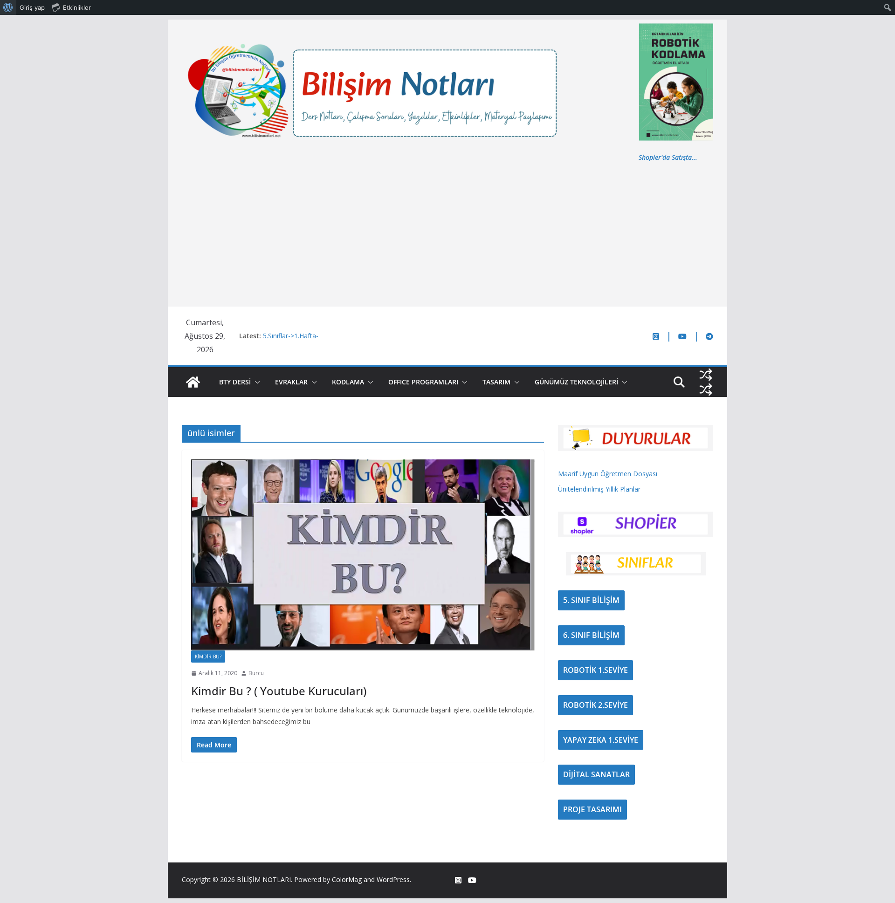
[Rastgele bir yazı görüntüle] (705, 374)
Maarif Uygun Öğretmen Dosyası (607, 473)
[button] (255, 382)
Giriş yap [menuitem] (32, 7)
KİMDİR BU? (208, 656)
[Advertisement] (447, 233)
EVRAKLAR (291, 381)
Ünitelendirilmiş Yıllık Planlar (599, 489)
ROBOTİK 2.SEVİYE (595, 705)
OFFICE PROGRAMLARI (423, 381)
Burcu (256, 673)
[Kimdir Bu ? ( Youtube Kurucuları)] (363, 554)
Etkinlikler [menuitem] (77, 7)
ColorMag (347, 879)
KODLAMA (348, 381)
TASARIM (496, 381)
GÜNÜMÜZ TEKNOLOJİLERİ (576, 381)
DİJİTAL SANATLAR (596, 774)
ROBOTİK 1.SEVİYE (595, 670)
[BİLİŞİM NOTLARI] (193, 382)
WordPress (393, 879)
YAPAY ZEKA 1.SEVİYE (600, 740)
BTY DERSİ (235, 381)
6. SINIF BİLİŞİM (591, 635)
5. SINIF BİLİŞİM (591, 600)
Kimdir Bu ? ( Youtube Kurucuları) (278, 690)
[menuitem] (8, 7)
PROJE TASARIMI (592, 809)
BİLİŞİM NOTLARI (264, 879)
